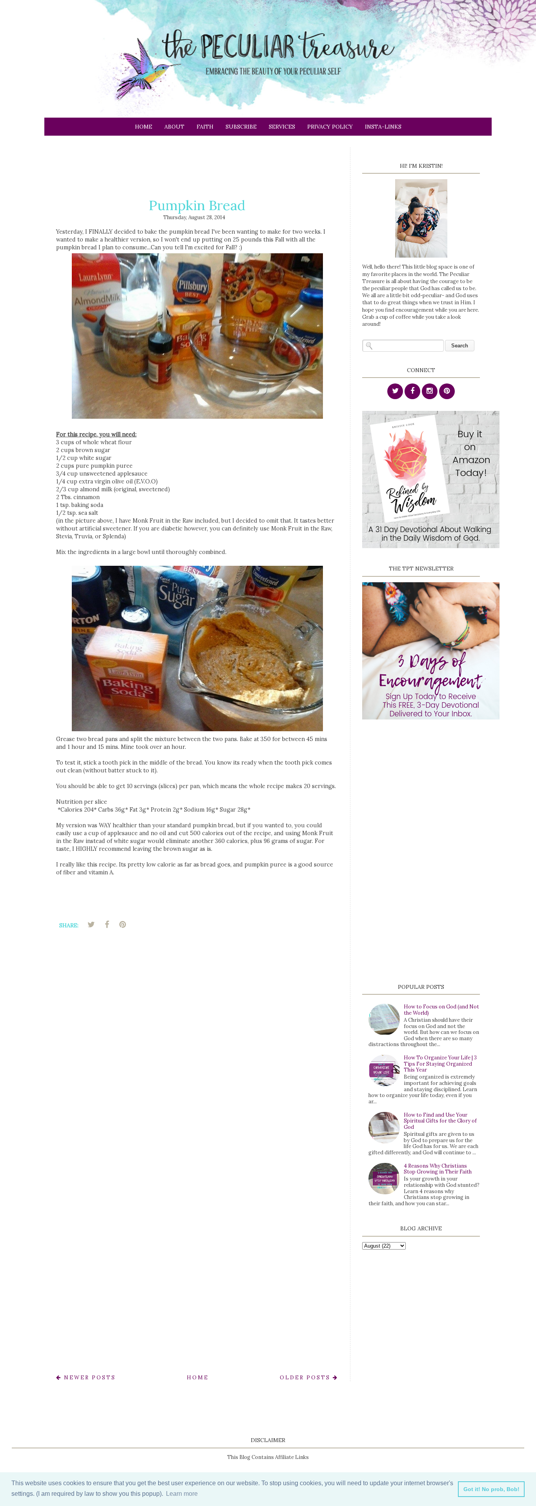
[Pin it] (122, 924)
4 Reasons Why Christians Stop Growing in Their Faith (438, 1169)
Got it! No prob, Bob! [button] (491, 1489)
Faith (205, 126)
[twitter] (395, 391)
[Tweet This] (91, 924)
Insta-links (383, 126)
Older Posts (306, 1377)
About (174, 126)
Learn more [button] (182, 1493)
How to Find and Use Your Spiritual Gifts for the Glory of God (440, 1121)
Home (143, 126)
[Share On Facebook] (107, 924)
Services (282, 126)
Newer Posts (89, 1377)
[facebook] (412, 391)
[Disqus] (197, 1047)
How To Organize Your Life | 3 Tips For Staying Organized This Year (440, 1063)
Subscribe (241, 126)
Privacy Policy (330, 126)
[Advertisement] (199, 165)
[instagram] (429, 391)
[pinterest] (447, 391)
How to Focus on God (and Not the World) (441, 1009)
